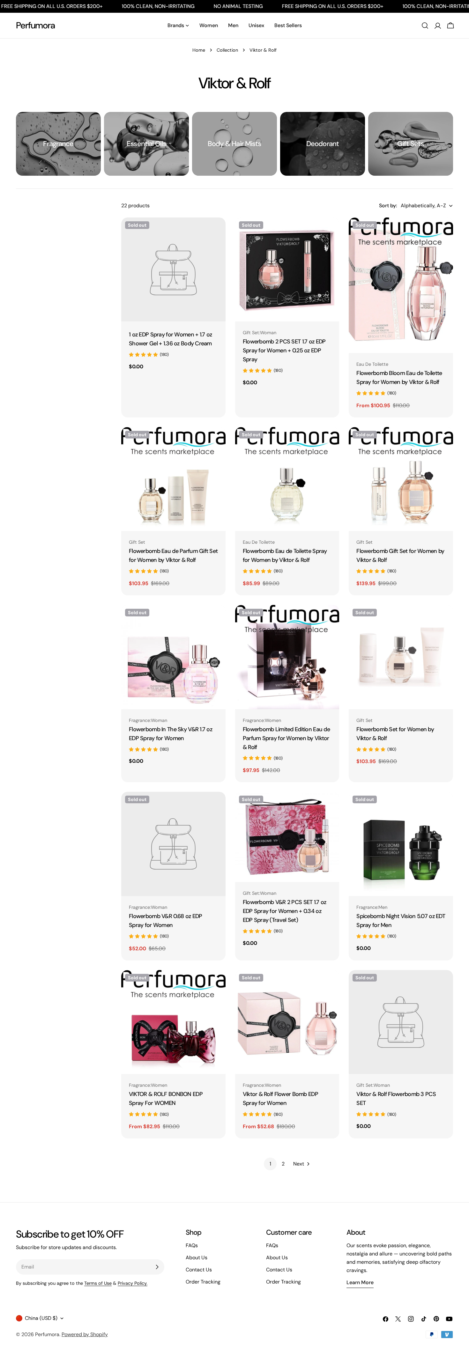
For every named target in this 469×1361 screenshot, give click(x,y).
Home (198, 50)
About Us (196, 1257)
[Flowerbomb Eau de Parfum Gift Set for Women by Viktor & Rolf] (173, 479)
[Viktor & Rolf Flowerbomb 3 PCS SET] (401, 1022)
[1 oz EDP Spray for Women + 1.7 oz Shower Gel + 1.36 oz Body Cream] (173, 269)
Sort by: (388, 205)
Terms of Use (98, 1283)
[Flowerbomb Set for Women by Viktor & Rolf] (401, 657)
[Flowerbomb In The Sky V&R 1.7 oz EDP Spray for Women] (173, 657)
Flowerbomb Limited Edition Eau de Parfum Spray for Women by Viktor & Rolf (286, 738)
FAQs (192, 1245)
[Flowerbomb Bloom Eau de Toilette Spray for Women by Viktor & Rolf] (401, 285)
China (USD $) (41, 1318)
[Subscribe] (157, 1267)
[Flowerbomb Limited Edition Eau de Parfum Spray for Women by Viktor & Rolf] (287, 657)
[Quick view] (216, 231)
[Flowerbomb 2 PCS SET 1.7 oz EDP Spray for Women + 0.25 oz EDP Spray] (287, 269)
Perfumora (35, 25)
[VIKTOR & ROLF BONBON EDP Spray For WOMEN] (173, 1022)
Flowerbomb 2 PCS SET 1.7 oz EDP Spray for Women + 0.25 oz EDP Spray (284, 350)
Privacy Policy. (132, 1283)
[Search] (425, 25)
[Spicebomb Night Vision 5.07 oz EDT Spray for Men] (401, 844)
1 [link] (270, 1163)
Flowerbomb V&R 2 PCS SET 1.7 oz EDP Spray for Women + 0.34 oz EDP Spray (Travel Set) (284, 911)
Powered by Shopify (85, 1334)
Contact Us (199, 1269)
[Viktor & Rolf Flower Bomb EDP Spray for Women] (287, 1022)
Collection (227, 50)
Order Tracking (203, 1281)
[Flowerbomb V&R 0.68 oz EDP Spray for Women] (173, 844)
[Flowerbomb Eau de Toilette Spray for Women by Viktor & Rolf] (287, 479)
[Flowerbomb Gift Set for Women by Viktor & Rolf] (401, 479)
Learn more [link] (360, 1282)
